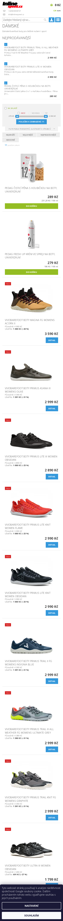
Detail (52, 340)
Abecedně (10, 140)
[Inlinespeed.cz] (13, 4)
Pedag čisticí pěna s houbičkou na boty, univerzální (27, 87)
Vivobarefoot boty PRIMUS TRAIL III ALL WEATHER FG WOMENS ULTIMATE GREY (31, 49)
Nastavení (31, 905)
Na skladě (12, 108)
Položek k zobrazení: (31, 121)
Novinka (36, 113)
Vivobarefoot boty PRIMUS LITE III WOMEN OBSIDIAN (27, 68)
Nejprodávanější (48, 135)
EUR (59, 11)
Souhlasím (31, 915)
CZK (55, 10)
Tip (46, 113)
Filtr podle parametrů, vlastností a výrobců (30, 129)
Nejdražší (10, 135)
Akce (23, 113)
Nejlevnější (28, 135)
